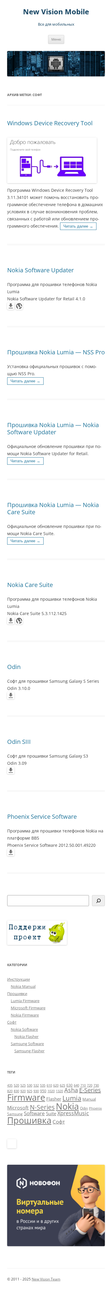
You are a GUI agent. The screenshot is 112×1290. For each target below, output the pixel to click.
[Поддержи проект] (37, 943)
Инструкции (18, 979)
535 (42, 1085)
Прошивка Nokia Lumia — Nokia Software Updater (53, 428)
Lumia (71, 1098)
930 (36, 1091)
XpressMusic (73, 1113)
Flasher (53, 1099)
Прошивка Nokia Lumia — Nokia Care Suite (53, 508)
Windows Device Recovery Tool (50, 123)
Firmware (26, 1097)
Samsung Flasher (29, 1050)
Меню (56, 39)
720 (89, 1085)
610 (49, 1085)
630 (69, 1085)
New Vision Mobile (56, 11)
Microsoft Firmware (28, 1008)
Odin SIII (19, 742)
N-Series (42, 1107)
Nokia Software (24, 1029)
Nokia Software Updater (40, 270)
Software (34, 1113)
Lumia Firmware (25, 1000)
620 (56, 1085)
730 (96, 1085)
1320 (59, 1091)
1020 (51, 1091)
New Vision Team (46, 1279)
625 (62, 1085)
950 (43, 1090)
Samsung (15, 1113)
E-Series (90, 1090)
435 (10, 1085)
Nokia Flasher (26, 1036)
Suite (51, 1113)
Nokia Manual (23, 986)
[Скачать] (10, 308)
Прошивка (29, 1120)
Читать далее (78, 226)
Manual (89, 1099)
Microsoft (18, 1107)
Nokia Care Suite (30, 585)
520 (16, 1085)
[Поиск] (98, 900)
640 (76, 1085)
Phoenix (95, 1108)
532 (36, 1085)
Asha (71, 1090)
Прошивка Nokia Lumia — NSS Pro (56, 352)
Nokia (67, 1106)
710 (83, 1085)
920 (23, 1091)
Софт (11, 1022)
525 (23, 1085)
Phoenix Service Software (42, 816)
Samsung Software (27, 1043)
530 (29, 1085)
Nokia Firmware (25, 1015)
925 (29, 1091)
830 (16, 1091)
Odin (14, 667)
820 (10, 1091)
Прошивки (17, 993)
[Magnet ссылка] (19, 308)
